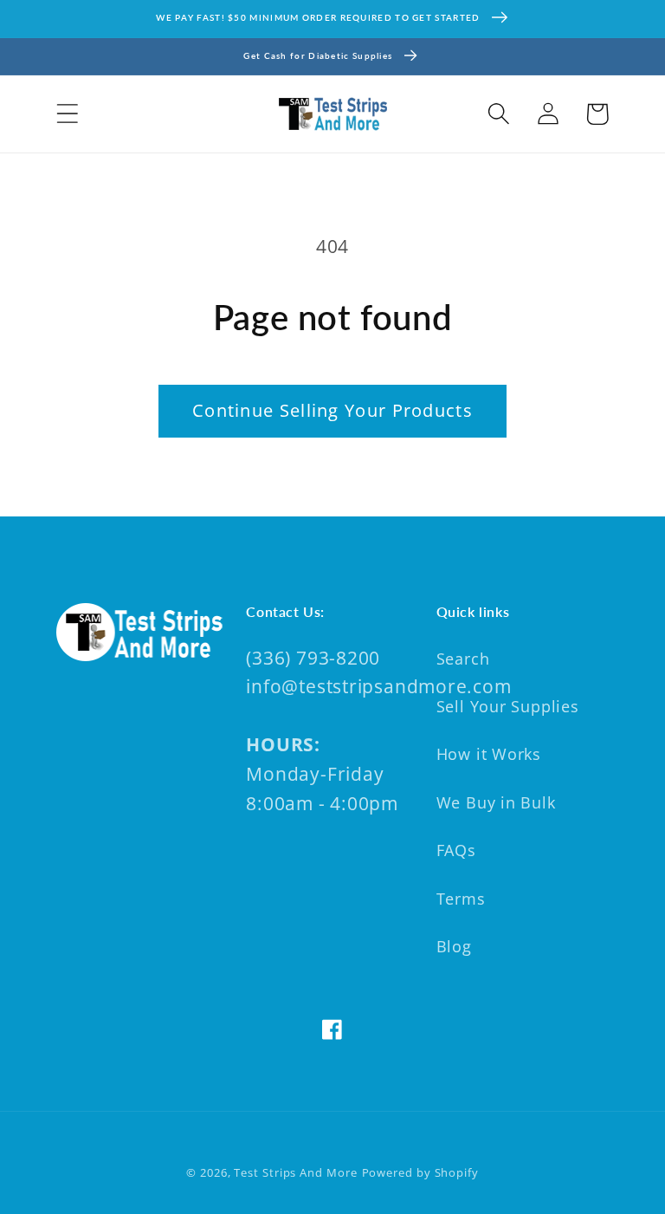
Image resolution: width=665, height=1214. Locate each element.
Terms (461, 898)
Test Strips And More (295, 1172)
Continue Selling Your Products (332, 410)
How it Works (488, 753)
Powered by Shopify (420, 1172)
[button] (67, 114)
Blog (454, 946)
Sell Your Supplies (507, 706)
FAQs (456, 850)
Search (463, 658)
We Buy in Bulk (496, 802)
